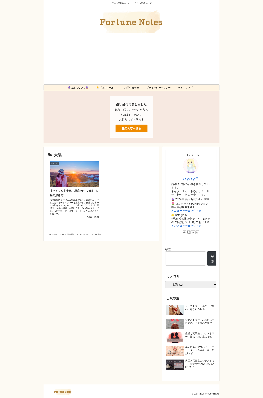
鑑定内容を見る (131, 128)
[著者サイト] (184, 232)
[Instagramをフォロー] (189, 232)
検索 (168, 249)
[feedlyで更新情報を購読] (193, 232)
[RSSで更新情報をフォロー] (197, 232)
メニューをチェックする (186, 210)
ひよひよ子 (190, 179)
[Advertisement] (131, 61)
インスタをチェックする (186, 225)
